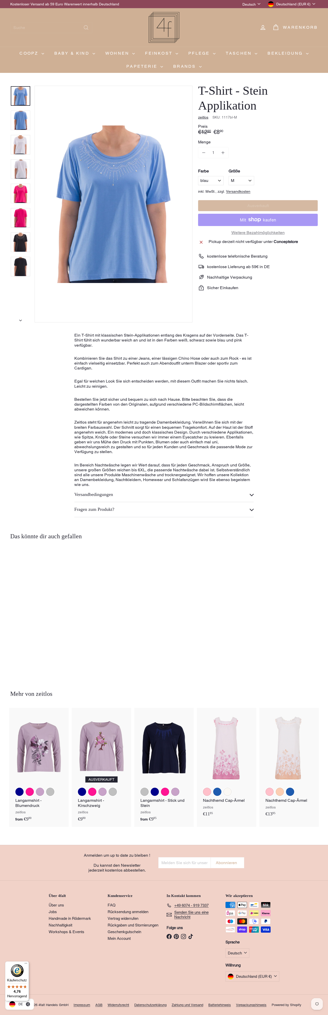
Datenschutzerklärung (150, 1005)
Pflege (199, 53)
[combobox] (51, 27)
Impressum (82, 1005)
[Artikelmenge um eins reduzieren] (203, 152)
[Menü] (26, 964)
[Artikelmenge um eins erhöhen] (222, 152)
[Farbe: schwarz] (40, 621)
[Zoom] (113, 204)
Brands (185, 66)
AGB (98, 1005)
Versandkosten (238, 191)
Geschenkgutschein (124, 932)
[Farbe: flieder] (40, 792)
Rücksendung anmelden (128, 912)
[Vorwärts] (20, 319)
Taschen (240, 53)
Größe (234, 170)
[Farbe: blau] (19, 621)
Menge (204, 142)
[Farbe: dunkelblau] (19, 792)
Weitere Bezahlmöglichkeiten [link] (258, 232)
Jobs (53, 912)
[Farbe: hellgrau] (50, 792)
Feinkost (159, 53)
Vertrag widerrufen (123, 918)
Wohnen (118, 53)
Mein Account (119, 938)
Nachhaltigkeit (60, 925)
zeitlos (44, 693)
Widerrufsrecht (118, 1005)
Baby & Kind (72, 53)
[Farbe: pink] (19, 631)
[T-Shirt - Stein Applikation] (33, 611)
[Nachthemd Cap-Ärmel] (226, 765)
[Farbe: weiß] (30, 621)
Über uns (56, 905)
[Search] (86, 27)
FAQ (112, 905)
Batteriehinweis (219, 1005)
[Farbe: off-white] (227, 792)
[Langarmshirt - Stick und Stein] (164, 767)
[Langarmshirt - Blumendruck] (39, 767)
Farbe (203, 170)
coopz (29, 53)
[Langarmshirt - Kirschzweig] (101, 767)
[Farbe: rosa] (207, 792)
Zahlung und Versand (187, 1005)
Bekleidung (286, 53)
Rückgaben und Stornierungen (133, 925)
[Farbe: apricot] (280, 792)
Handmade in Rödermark (70, 918)
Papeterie (142, 66)
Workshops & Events (66, 932)
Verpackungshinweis (251, 1005)
